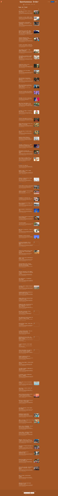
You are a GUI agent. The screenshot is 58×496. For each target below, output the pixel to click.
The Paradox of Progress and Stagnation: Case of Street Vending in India (26, 151)
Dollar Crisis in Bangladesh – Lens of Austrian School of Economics (26, 426)
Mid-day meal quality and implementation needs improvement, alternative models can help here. (24, 333)
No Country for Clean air (23, 165)
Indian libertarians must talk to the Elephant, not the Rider (25, 124)
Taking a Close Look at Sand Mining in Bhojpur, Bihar (26, 258)
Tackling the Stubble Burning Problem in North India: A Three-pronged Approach (25, 251)
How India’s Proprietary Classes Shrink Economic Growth (25, 312)
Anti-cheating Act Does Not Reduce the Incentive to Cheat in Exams (26, 318)
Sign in (56, 1)
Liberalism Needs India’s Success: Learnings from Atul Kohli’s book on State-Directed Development (25, 264)
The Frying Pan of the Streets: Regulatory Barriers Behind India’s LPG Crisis (25, 79)
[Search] (48, 1)
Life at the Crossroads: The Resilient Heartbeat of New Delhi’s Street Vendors (26, 468)
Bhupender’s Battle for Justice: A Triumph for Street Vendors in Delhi (25, 440)
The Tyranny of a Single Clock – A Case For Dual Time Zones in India (25, 158)
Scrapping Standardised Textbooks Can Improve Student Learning (25, 292)
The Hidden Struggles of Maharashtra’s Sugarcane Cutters (26, 369)
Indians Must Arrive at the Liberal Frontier (25, 382)
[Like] (19, 94)
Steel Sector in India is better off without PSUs (25, 388)
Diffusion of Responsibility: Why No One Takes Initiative (25, 178)
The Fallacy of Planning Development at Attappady (26, 446)
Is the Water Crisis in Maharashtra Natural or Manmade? (25, 375)
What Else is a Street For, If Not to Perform (25, 230)
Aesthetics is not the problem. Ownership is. (24, 71)
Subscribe (52, 1)
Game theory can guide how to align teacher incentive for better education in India (25, 346)
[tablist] (22, 9)
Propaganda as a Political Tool (24, 197)
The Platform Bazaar (22, 222)
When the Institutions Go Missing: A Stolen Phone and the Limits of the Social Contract (25, 86)
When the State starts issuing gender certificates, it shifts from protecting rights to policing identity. (25, 99)
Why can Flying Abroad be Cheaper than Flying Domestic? (26, 203)
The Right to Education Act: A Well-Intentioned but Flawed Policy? (25, 145)
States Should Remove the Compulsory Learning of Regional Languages (25, 350)
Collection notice (34, 491)
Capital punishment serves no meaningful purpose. (25, 192)
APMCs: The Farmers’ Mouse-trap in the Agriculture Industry (26, 420)
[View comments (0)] (23, 20)
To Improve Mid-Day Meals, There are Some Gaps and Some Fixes (25, 331)
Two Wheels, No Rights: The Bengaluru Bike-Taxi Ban (25, 111)
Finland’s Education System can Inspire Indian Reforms (24, 356)
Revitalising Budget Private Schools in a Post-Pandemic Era (25, 460)
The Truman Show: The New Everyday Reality (25, 131)
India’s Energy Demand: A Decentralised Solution (26, 363)
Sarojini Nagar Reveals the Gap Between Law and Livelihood (26, 217)
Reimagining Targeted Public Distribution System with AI (24, 414)
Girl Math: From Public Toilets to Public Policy (25, 11)
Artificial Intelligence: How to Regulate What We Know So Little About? (25, 243)
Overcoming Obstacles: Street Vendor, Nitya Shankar (25, 408)
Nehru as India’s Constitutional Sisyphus (25, 476)
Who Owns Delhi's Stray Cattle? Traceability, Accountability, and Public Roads (25, 23)
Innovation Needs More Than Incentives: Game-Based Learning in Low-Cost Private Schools (25, 38)
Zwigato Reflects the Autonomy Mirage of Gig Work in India (25, 298)
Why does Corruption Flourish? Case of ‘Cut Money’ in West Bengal (26, 401)
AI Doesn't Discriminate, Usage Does (25, 44)
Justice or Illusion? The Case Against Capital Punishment (26, 191)
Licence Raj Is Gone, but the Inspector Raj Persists (24, 65)
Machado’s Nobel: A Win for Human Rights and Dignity (25, 171)
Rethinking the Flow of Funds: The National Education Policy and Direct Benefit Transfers (25, 338)
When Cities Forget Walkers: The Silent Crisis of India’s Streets (25, 103)
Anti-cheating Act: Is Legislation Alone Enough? (25, 279)
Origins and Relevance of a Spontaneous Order (23, 452)
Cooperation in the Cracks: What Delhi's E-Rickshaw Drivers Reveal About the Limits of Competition (25, 31)
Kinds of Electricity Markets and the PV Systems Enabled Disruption (25, 394)
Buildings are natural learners (24, 235)
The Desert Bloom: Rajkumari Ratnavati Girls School (26, 286)
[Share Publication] (49, 1)
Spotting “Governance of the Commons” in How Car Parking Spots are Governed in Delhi (26, 272)
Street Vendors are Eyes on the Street (26, 185)
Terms (31, 491)
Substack (26, 494)
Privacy (29, 491)
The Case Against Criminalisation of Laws (25, 209)
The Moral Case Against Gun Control (25, 118)
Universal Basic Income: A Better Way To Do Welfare (25, 324)
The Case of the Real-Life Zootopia (25, 91)
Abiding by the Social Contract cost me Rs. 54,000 (24, 87)
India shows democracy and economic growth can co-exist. (25, 266)
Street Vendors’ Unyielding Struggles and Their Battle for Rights (25, 432)
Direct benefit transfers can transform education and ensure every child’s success (26, 340)
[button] (24, 4)
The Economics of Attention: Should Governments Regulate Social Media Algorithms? (25, 57)
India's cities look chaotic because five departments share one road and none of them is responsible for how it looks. (26, 72)
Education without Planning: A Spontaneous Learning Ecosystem (24, 137)
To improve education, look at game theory (25, 344)
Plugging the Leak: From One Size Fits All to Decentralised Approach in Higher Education (26, 305)
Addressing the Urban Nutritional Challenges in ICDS (25, 483)
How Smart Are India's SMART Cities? (25, 17)
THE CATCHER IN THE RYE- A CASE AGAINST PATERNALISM (24, 50)
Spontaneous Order (23, 19)
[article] (29, 13)
